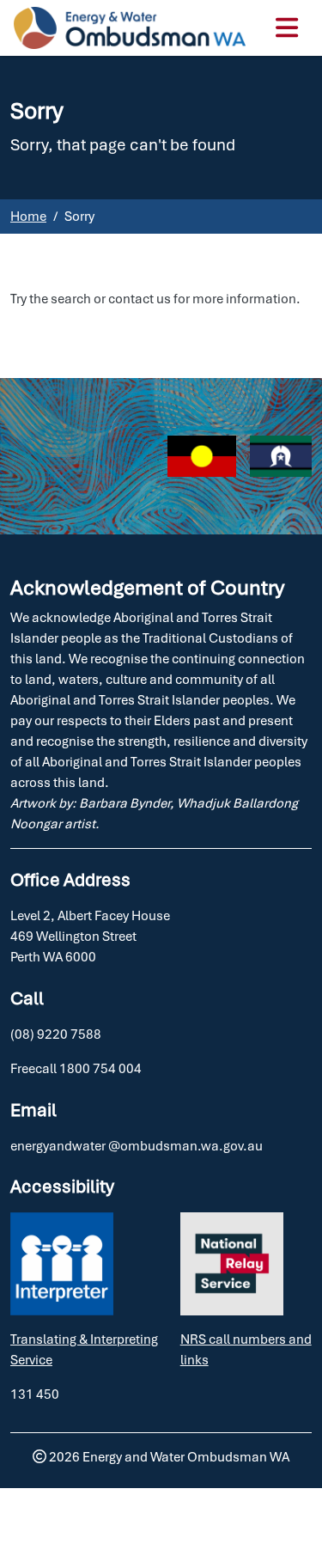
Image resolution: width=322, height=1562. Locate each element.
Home (28, 216)
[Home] (130, 28)
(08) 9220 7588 (55, 1034)
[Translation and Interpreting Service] (61, 1263)
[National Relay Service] (231, 1263)
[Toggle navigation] (283, 27)
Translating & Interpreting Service (84, 1350)
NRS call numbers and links (246, 1350)
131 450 (34, 1394)
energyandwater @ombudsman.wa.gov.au (136, 1146)
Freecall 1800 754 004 (76, 1068)
